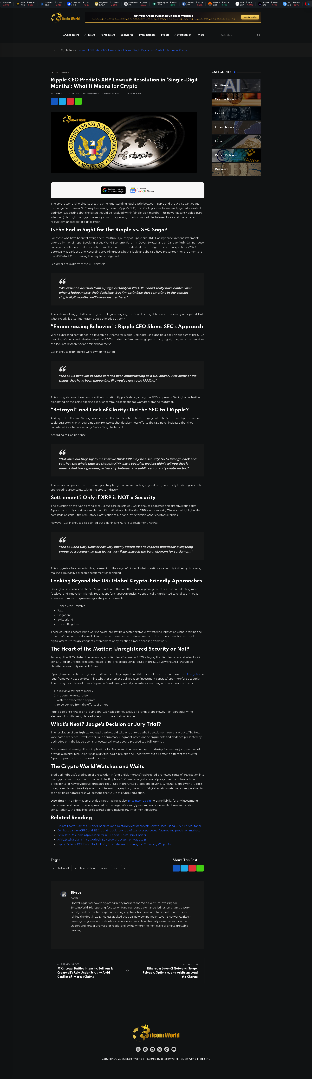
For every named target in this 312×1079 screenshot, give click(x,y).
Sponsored (127, 35)
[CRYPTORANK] (309, 3)
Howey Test (193, 674)
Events (165, 35)
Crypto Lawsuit (61, 868)
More (201, 35)
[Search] (258, 35)
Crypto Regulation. (85, 868)
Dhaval (58, 93)
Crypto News (71, 35)
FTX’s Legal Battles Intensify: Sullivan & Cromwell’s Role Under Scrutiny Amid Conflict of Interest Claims (85, 972)
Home (54, 50)
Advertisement (183, 35)
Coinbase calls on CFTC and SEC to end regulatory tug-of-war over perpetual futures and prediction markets (129, 830)
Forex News (108, 35)
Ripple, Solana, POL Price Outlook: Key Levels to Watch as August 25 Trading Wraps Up (114, 844)
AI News (89, 35)
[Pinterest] (70, 101)
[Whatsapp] (78, 101)
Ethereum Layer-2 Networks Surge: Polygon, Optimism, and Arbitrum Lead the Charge (170, 972)
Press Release (147, 35)
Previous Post (70, 964)
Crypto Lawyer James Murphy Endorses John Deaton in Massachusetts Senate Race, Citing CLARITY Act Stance (130, 826)
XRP (125, 868)
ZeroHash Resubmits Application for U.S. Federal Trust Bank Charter (102, 835)
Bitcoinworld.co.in (139, 800)
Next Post (187, 964)
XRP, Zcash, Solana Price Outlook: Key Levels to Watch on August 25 (102, 839)
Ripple (104, 868)
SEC (116, 868)
